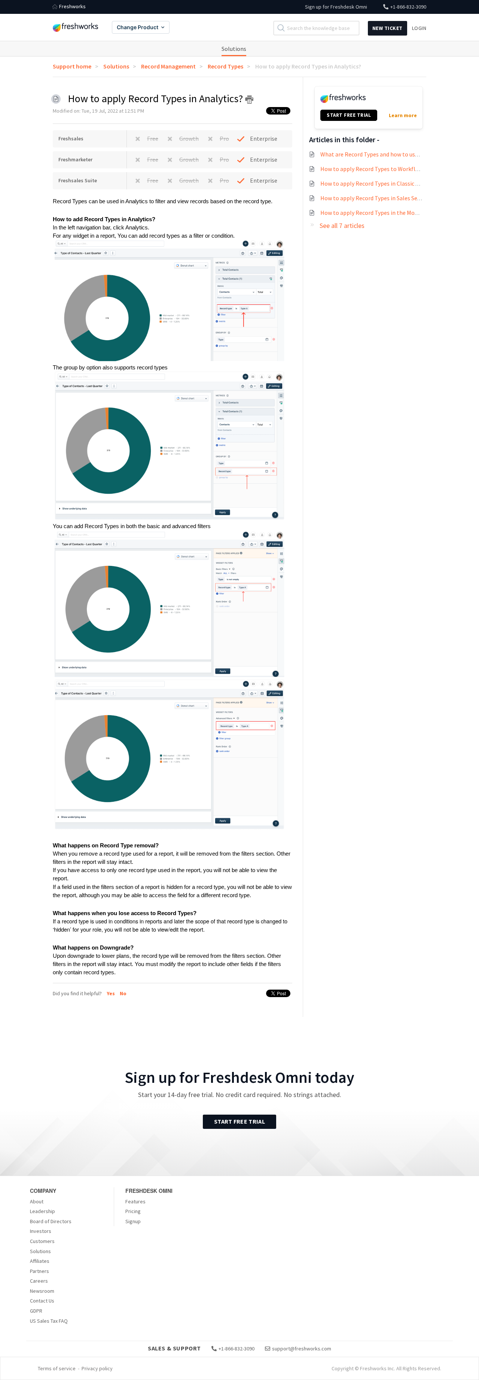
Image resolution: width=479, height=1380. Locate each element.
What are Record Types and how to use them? (378, 154)
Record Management (168, 66)
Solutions (234, 48)
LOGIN (419, 28)
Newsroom (42, 1291)
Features (135, 1201)
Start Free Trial (239, 1121)
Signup (133, 1221)
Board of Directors (50, 1221)
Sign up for (336, 6)
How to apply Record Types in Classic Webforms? (382, 183)
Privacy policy (97, 1368)
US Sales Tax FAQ (49, 1320)
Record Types (225, 66)
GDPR (36, 1310)
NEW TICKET (387, 28)
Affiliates (39, 1261)
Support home (72, 66)
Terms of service (57, 1368)
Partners (39, 1271)
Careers (39, 1280)
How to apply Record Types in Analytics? (308, 66)
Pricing (133, 1211)
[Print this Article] (249, 99)
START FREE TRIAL (349, 115)
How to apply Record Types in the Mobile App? (379, 212)
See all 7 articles (342, 225)
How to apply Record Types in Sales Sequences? (380, 198)
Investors (40, 1231)
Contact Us (42, 1300)
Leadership (42, 1211)
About (36, 1201)
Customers (42, 1241)
